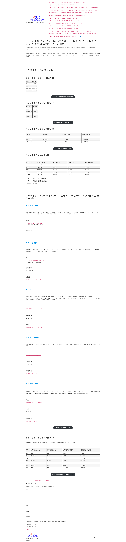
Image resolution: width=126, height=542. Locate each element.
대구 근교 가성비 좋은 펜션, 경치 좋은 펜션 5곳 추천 (61, 10)
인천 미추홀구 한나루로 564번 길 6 (34, 402)
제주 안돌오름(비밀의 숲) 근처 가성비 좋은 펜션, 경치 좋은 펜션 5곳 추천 (66, 23)
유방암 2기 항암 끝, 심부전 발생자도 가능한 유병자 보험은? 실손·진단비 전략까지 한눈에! (70, 31)
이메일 (27, 511)
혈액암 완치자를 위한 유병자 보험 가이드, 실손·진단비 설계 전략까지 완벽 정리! (67, 15)
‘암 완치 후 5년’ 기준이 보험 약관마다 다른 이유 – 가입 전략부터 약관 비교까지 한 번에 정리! (70, 12)
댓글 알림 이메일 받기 (32, 524)
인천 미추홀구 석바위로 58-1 (35, 223)
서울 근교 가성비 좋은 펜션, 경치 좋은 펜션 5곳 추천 (87, 10)
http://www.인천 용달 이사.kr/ (32, 421)
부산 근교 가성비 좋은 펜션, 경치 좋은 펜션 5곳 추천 (87, 7)
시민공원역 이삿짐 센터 (43, 480)
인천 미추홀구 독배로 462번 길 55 (36, 260)
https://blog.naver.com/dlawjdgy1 (33, 279)
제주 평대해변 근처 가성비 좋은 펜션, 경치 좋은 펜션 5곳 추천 (63, 28)
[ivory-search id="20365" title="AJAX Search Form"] (66, 36)
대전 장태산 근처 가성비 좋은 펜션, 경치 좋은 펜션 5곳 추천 (63, 18)
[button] (80, 36)
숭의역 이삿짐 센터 (33, 480)
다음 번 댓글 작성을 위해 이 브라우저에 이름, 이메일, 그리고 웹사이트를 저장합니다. (46, 521)
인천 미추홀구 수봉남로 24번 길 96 (34, 308)
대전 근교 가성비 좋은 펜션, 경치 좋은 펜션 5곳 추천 (61, 7)
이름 (27, 505)
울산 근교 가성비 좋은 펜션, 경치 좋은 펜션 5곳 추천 (73, 2)
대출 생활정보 (55, 2)
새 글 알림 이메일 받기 (32, 526)
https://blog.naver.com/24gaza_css (34, 327)
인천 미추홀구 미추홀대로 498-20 (33, 355)
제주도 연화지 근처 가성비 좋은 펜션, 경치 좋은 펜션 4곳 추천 (63, 25)
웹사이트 (28, 516)
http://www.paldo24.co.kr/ (31, 373)
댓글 (27, 489)
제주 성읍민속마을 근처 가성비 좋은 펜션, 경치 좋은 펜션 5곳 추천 (64, 20)
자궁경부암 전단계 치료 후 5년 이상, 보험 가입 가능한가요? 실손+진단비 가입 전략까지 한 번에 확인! (72, 33)
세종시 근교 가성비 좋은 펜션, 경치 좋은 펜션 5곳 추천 (61, 5)
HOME (50, 36)
